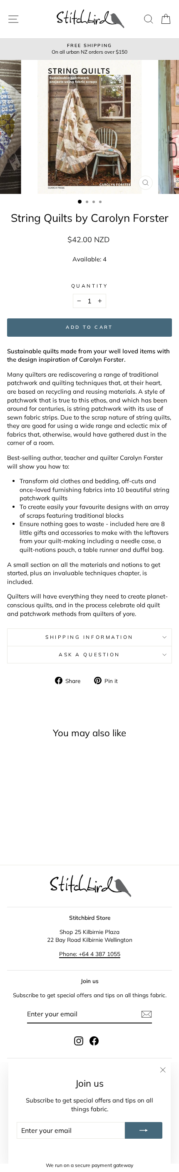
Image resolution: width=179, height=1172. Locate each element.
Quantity (89, 286)
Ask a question (89, 654)
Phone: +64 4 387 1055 (89, 953)
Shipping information (89, 637)
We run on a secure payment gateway (89, 1165)
